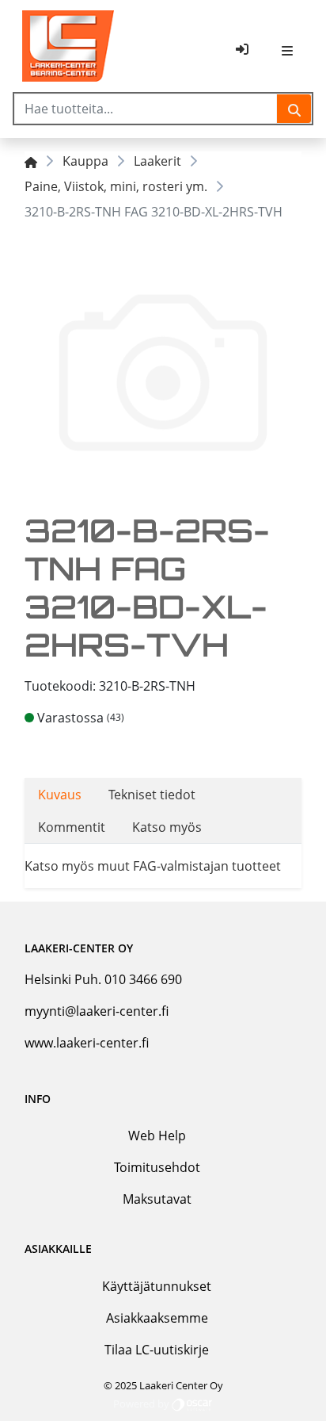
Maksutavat (157, 1199)
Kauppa (85, 161)
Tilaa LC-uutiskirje (156, 1349)
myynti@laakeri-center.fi (97, 1011)
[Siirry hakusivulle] (294, 109)
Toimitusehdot (157, 1167)
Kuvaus (60, 794)
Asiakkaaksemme (157, 1318)
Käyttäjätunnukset (156, 1286)
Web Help (157, 1135)
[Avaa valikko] (287, 49)
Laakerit (157, 161)
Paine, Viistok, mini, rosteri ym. (116, 186)
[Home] (31, 161)
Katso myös (167, 827)
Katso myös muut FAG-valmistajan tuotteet (153, 866)
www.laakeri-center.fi (87, 1042)
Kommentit (71, 827)
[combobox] (145, 109)
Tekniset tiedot (151, 794)
